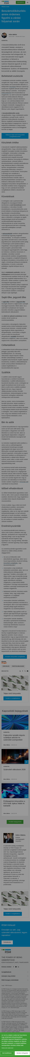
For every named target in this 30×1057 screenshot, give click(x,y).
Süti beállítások (7, 1053)
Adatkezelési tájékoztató (7, 1048)
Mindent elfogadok (22, 1053)
